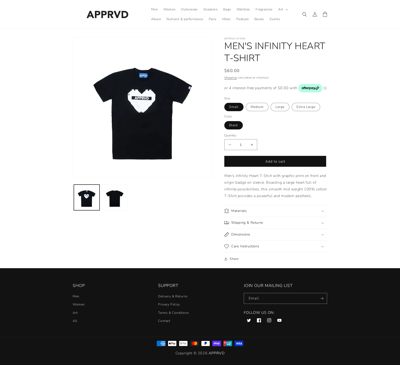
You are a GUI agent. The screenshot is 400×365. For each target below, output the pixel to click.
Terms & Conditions (173, 313)
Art (75, 313)
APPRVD (217, 353)
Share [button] (234, 259)
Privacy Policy (169, 304)
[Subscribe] (322, 298)
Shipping (230, 77)
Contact (164, 321)
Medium (257, 107)
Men (76, 296)
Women (79, 304)
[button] (282, 9)
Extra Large (306, 107)
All (75, 321)
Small (234, 107)
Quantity (230, 135)
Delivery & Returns (173, 296)
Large (279, 107)
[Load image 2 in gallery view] (115, 197)
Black (233, 125)
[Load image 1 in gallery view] (87, 197)
